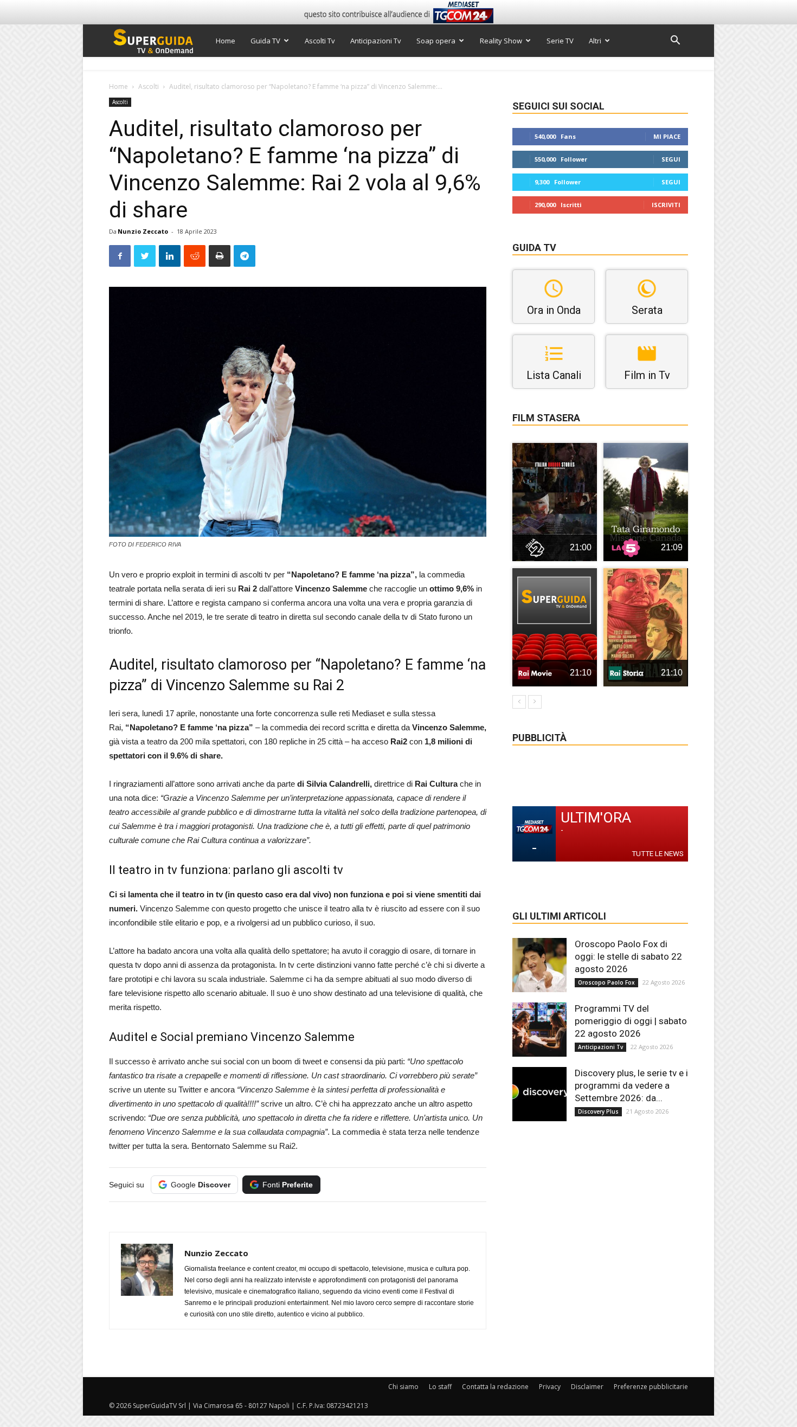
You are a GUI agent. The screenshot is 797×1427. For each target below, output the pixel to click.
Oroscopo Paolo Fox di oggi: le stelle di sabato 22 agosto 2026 (628, 956)
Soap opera (435, 41)
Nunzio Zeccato (143, 231)
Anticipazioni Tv (375, 41)
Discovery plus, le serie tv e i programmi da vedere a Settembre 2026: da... (631, 1085)
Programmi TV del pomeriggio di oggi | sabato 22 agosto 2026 (631, 1021)
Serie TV (560, 41)
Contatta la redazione (495, 1386)
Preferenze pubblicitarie (651, 1386)
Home (225, 41)
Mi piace (666, 136)
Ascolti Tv (320, 41)
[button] (675, 41)
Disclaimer (587, 1386)
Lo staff (440, 1386)
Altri (595, 41)
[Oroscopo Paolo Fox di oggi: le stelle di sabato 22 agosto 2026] (539, 965)
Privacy (550, 1386)
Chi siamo (403, 1386)
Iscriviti (666, 205)
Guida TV (265, 41)
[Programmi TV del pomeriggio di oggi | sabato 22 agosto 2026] (539, 1029)
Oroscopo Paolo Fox (606, 982)
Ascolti (148, 86)
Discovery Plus (598, 1111)
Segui (670, 159)
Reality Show (501, 41)
